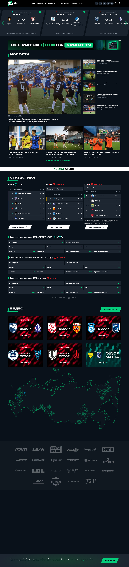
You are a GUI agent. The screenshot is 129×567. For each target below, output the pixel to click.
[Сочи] (13, 411)
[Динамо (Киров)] (37, 391)
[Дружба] (14, 407)
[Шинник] (29, 392)
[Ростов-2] (16, 405)
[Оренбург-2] (31, 410)
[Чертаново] (22, 397)
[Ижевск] (41, 395)
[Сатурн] (25, 397)
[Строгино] (21, 395)
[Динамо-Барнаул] (55, 415)
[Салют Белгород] (17, 400)
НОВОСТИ (42, 3)
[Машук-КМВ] (14, 409)
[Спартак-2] (23, 395)
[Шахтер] (13, 403)
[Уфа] (41, 401)
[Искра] (18, 395)
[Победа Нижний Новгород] (35, 392)
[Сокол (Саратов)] (26, 404)
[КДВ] (55, 409)
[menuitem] (63, 3)
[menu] (70, 3)
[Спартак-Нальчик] (17, 411)
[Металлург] (22, 403)
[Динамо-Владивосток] (101, 426)
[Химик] (32, 394)
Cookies (85, 561)
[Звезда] (23, 386)
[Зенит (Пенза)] (28, 402)
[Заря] (15, 403)
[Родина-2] (24, 393)
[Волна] (34, 394)
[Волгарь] (24, 406)
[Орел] (19, 397)
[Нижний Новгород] (33, 392)
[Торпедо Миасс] (41, 406)
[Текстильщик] (31, 393)
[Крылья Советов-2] (31, 406)
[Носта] (30, 409)
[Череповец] (29, 389)
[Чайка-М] (18, 406)
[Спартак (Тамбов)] (25, 402)
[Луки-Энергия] (21, 389)
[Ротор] (20, 406)
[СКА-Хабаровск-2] (100, 418)
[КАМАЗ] (39, 397)
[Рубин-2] (35, 397)
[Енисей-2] (63, 410)
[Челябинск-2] (42, 406)
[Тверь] (23, 390)
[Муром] (30, 395)
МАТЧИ (35, 3)
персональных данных (72, 561)
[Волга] (33, 401)
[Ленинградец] (28, 385)
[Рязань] (26, 400)
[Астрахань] (22, 407)
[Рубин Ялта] (10, 404)
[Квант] (22, 399)
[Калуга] (24, 399)
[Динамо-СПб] (26, 386)
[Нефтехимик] (37, 398)
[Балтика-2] (12, 387)
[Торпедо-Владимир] (28, 394)
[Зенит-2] (25, 386)
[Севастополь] (9, 404)
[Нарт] (16, 409)
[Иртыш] (49, 410)
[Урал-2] (44, 403)
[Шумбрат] (29, 398)
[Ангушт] (15, 412)
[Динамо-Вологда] (31, 389)
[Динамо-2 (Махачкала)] (18, 413)
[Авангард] (18, 402)
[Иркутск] (61, 416)
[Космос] (23, 393)
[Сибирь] (56, 411)
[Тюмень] (46, 405)
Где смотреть (62, 3)
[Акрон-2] (30, 405)
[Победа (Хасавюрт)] (16, 415)
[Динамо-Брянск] (17, 397)
